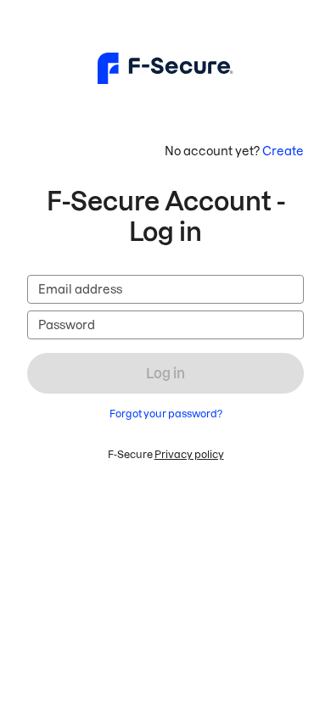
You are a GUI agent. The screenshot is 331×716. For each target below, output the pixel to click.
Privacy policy (189, 454)
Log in (165, 373)
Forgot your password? (165, 413)
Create (283, 151)
